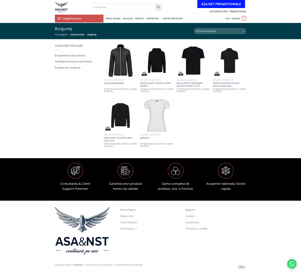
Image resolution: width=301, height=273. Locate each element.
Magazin (128, 18)
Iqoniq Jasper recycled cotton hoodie (155, 84)
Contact (139, 18)
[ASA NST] (71, 7)
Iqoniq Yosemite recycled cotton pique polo (226, 84)
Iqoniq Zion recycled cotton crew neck (118, 139)
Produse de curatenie (67, 67)
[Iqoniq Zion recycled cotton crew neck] (120, 115)
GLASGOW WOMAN (114, 83)
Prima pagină (61, 34)
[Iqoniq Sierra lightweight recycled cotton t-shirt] (193, 60)
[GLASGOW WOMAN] (120, 60)
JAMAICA (144, 137)
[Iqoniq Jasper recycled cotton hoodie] (156, 60)
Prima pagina (113, 18)
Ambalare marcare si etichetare (73, 61)
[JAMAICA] (156, 115)
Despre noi (153, 18)
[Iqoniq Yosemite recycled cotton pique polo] (229, 60)
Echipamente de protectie (70, 55)
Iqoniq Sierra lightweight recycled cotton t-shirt (190, 84)
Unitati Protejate (173, 18)
